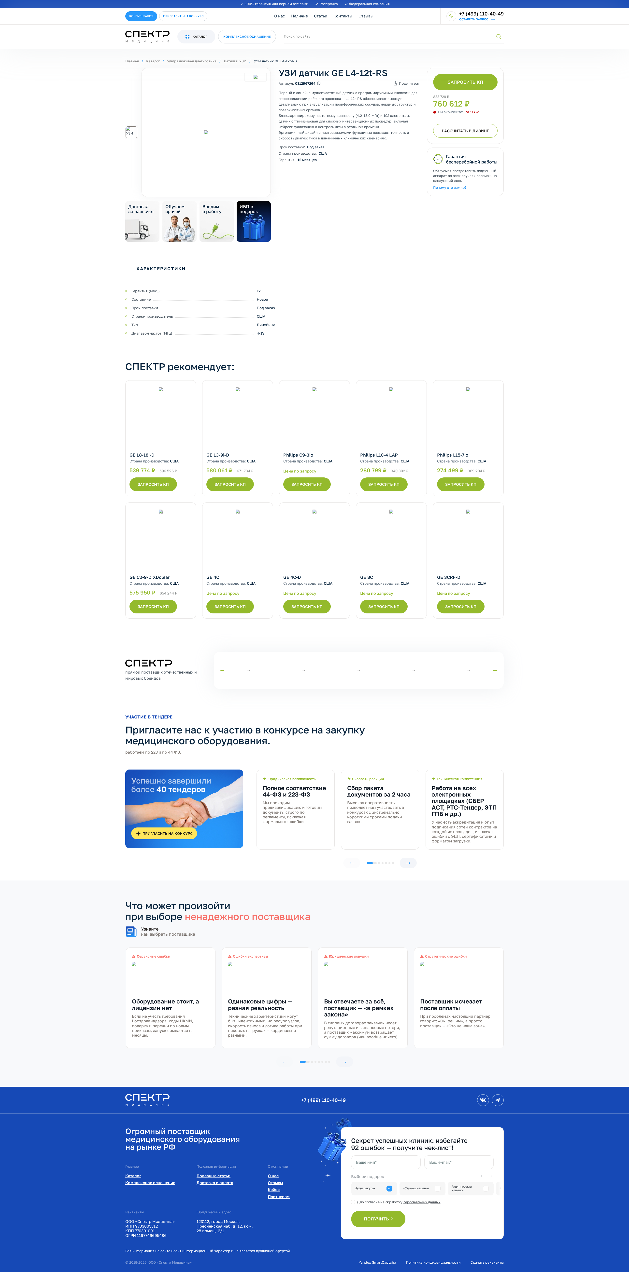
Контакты (342, 16)
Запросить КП (465, 82)
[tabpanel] (295, 810)
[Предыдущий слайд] (222, 670)
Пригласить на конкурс (183, 16)
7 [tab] (329, 1062)
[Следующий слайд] (495, 670)
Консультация (141, 16)
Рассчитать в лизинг (465, 130)
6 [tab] (393, 863)
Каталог (153, 61)
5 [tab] (389, 863)
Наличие (299, 16)
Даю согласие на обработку (398, 1202)
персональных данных (422, 1202)
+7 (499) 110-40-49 (323, 1100)
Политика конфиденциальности (433, 1262)
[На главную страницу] (147, 1100)
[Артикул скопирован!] (319, 83)
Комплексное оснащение (150, 1182)
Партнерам (279, 1196)
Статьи (320, 16)
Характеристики (161, 268)
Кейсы (274, 1189)
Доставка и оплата (215, 1182)
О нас (279, 16)
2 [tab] (379, 863)
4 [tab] (386, 863)
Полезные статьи (213, 1175)
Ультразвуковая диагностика (191, 61)
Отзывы (365, 16)
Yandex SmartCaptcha (377, 1262)
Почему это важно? (449, 187)
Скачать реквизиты (487, 1262)
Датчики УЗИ (235, 61)
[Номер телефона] (451, 16)
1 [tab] (372, 863)
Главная (132, 61)
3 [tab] (383, 863)
